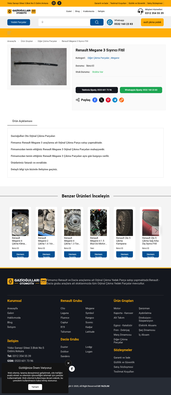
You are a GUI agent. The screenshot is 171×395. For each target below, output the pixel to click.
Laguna (65, 313)
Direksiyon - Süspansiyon (146, 319)
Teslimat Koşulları (118, 3)
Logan (89, 351)
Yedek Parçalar (18, 22)
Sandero (65, 356)
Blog (77, 11)
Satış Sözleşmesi (154, 3)
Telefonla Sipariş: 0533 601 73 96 (97, 90)
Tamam (35, 387)
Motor (117, 308)
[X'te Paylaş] (101, 99)
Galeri (69, 11)
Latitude (90, 331)
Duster (64, 346)
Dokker (65, 351)
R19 (63, 327)
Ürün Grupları (27, 41)
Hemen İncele (20, 255)
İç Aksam (144, 334)
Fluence (65, 317)
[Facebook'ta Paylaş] (94, 99)
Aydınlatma (145, 313)
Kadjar (89, 327)
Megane (115, 58)
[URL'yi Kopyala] (121, 99)
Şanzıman (144, 308)
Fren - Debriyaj (122, 330)
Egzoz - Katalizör (123, 325)
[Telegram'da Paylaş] (114, 99)
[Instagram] (54, 3)
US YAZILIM (103, 386)
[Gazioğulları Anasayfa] (21, 11)
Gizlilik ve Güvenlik (137, 3)
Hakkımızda (88, 11)
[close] (68, 363)
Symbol (90, 313)
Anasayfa (11, 41)
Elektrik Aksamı (147, 325)
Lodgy (89, 346)
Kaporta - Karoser (123, 313)
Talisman (66, 331)
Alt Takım (119, 317)
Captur (64, 322)
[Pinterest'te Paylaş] (108, 99)
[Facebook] (59, 3)
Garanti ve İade (101, 3)
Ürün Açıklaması (22, 121)
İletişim (101, 11)
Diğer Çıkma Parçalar (47, 41)
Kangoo (90, 317)
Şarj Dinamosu (147, 330)
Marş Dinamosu (122, 334)
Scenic (89, 322)
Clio (63, 308)
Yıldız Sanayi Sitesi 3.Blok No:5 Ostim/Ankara (27, 3)
